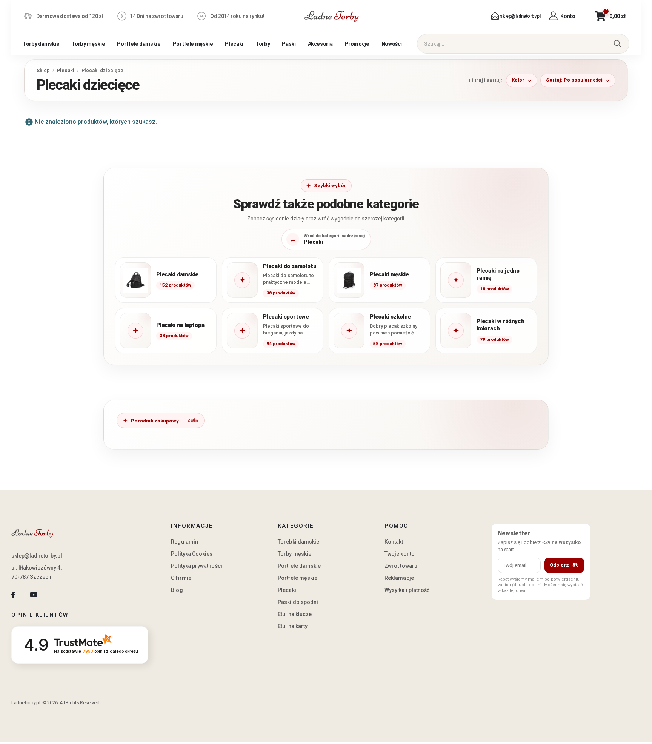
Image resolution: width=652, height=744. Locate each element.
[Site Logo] (331, 16)
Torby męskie (88, 44)
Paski (288, 44)
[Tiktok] (54, 594)
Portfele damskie (138, 44)
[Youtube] (33, 594)
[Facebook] (13, 594)
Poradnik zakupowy (155, 421)
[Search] (617, 43)
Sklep (43, 70)
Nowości (391, 44)
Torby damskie (41, 44)
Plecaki (234, 44)
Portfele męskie (193, 44)
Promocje (356, 44)
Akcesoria (320, 44)
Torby (262, 44)
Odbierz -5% (564, 565)
